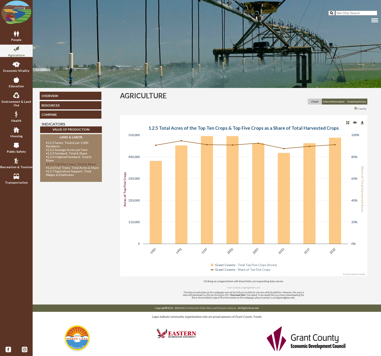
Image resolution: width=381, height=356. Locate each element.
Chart (315, 101)
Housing (16, 136)
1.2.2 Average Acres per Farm (67, 150)
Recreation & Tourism (16, 167)
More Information (334, 101)
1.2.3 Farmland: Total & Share (66, 153)
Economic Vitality (16, 70)
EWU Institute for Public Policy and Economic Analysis (208, 308)
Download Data (356, 101)
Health (16, 120)
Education (16, 86)
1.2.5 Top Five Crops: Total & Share (71, 164)
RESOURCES (50, 105)
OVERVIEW (49, 96)
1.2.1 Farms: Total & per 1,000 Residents (67, 144)
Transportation (16, 182)
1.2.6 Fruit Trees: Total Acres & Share (72, 167)
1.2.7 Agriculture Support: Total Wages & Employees (68, 173)
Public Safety (16, 151)
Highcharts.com (253, 287)
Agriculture (16, 55)
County (361, 108)
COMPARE (49, 114)
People (16, 39)
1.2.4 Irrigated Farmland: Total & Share (69, 158)
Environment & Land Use (16, 103)
